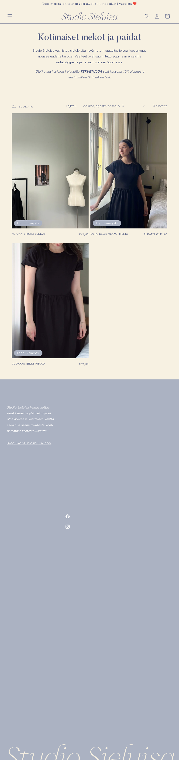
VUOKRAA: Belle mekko (28, 363)
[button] (10, 16)
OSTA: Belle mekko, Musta (109, 233)
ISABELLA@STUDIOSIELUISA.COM (29, 443)
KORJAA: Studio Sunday (28, 233)
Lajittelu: (72, 106)
